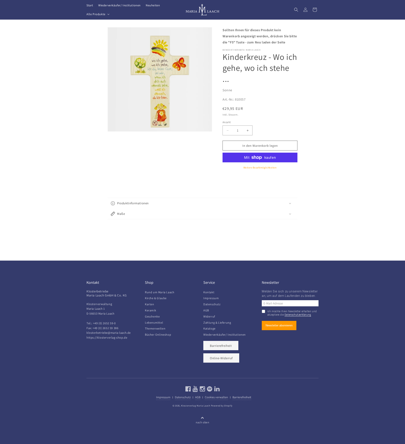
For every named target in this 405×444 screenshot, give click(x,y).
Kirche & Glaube (156, 297)
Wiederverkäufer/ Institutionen (224, 334)
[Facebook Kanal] (188, 390)
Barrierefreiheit (221, 346)
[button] (97, 14)
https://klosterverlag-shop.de (106, 337)
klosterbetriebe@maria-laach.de (108, 333)
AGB (206, 309)
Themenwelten (155, 327)
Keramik (150, 309)
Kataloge (209, 327)
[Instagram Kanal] (202, 390)
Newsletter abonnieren (279, 325)
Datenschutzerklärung (298, 314)
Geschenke (152, 315)
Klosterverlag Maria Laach (195, 405)
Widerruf (209, 315)
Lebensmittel (154, 322)
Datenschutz (212, 303)
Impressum (211, 297)
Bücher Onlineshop (158, 334)
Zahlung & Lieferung (217, 322)
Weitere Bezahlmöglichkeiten (260, 167)
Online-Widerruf (221, 358)
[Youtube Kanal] (195, 390)
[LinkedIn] (216, 390)
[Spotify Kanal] (209, 390)
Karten (149, 303)
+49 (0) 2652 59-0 (104, 323)
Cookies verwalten (216, 397)
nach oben (202, 422)
